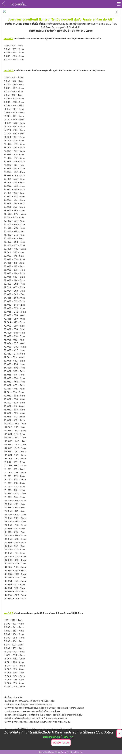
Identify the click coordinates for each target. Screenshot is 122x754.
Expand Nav (118, 4)
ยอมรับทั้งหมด (61, 743)
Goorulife (18, 4)
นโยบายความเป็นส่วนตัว (58, 737)
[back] (3, 4)
